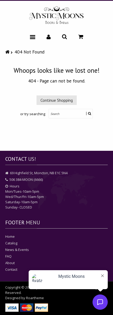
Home (10, 236)
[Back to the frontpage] (8, 52)
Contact (11, 269)
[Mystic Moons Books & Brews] (56, 15)
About (10, 262)
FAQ (8, 256)
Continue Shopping (56, 100)
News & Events (17, 249)
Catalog (11, 243)
